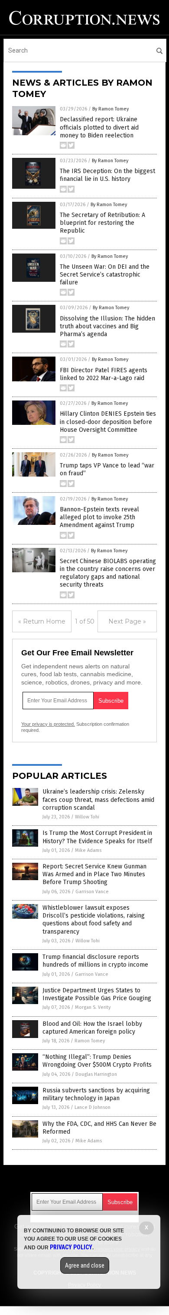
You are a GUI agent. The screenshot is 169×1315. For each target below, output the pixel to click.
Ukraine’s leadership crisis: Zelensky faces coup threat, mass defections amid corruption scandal (98, 799)
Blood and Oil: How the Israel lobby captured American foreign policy (92, 1027)
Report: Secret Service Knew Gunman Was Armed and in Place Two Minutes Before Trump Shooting (94, 874)
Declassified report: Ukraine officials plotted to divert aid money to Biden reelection (99, 127)
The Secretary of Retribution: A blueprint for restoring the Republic (102, 222)
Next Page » (127, 621)
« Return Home (41, 621)
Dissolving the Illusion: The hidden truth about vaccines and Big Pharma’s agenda (107, 326)
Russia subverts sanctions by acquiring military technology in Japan (96, 1094)
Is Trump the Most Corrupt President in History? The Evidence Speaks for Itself (97, 836)
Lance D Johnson (92, 1107)
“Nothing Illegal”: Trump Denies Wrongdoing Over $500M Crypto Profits (97, 1060)
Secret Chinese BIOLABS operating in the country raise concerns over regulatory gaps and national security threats (108, 573)
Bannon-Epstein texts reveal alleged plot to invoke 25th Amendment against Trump (99, 517)
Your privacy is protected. (48, 724)
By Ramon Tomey (110, 109)
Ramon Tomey (90, 1041)
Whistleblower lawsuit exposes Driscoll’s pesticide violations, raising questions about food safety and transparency (93, 919)
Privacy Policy (71, 1247)
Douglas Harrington (96, 1074)
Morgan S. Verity (92, 1007)
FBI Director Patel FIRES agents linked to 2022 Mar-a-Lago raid (103, 374)
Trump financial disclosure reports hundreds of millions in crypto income (95, 960)
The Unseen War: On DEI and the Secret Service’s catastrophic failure (105, 274)
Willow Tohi (87, 817)
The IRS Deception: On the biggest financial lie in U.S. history (107, 175)
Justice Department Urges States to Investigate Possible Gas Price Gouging (96, 994)
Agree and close (84, 1265)
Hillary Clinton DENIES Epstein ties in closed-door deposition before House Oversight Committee (108, 421)
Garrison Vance (92, 891)
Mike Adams (88, 850)
